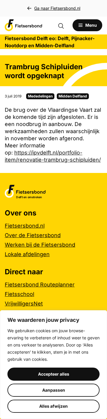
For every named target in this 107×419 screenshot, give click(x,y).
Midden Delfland (73, 96)
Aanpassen (53, 390)
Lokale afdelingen (27, 254)
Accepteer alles (53, 374)
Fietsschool (19, 294)
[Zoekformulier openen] (64, 25)
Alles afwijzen (53, 406)
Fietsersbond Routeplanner (40, 284)
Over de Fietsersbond (33, 235)
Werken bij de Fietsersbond (40, 245)
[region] (53, 364)
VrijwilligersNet (24, 303)
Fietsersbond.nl (25, 226)
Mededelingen (40, 96)
